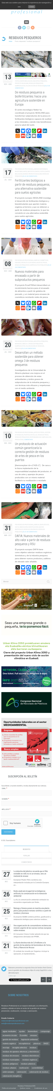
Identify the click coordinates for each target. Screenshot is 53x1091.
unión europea (8, 1072)
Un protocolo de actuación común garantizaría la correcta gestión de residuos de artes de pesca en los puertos (32, 452)
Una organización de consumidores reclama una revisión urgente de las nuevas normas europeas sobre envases (32, 928)
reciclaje (33, 435)
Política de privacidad (9, 1088)
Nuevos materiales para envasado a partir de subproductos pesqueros (30, 276)
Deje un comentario (30, 176)
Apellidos (6, 809)
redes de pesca (41, 263)
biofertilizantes (40, 79)
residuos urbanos (9, 1068)
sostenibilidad (37, 1068)
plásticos (36, 1044)
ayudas (22, 1031)
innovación (24, 527)
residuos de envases (11, 1056)
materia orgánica (9, 1044)
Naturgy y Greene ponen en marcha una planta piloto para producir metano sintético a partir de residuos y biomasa (32, 910)
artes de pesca (39, 432)
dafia (17, 527)
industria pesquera (40, 81)
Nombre (5, 799)
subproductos (20, 86)
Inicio (10, 41)
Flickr (28, 27)
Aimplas (37, 260)
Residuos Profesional (26, 79)
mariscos (18, 344)
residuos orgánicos (31, 529)
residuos (33, 1048)
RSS (33, 27)
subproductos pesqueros (39, 265)
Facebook (19, 27)
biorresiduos (33, 1031)
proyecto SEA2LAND (21, 83)
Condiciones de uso (40, 1088)
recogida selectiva (19, 1048)
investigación (33, 527)
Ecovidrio (23, 1035)
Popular (26, 856)
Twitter (24, 27)
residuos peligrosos (10, 1064)
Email (4, 788)
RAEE (46, 1044)
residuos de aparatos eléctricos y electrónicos (21, 1052)
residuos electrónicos (30, 1056)
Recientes (26, 849)
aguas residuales (9, 1031)
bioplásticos (44, 525)
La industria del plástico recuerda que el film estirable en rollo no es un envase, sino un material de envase (31, 873)
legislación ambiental (29, 1039)
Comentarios (26, 862)
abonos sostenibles (41, 169)
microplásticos (24, 1044)
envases (18, 263)
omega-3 (25, 344)
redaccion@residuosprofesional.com (15, 1021)
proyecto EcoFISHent (28, 263)
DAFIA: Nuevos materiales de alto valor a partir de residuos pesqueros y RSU (32, 540)
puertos (27, 435)
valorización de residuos (35, 86)
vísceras (18, 348)
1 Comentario (28, 439)
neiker (25, 174)
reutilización (24, 1068)
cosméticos (44, 260)
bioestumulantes (21, 171)
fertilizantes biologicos (23, 81)
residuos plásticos (28, 1064)
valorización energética (12, 1076)
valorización (21, 1072)
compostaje (45, 1031)
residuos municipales (11, 1060)
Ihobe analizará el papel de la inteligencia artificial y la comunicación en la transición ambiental (30, 893)
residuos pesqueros (36, 83)
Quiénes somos (25, 1088)
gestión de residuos (10, 1039)
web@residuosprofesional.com (12, 1023)
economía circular (10, 1035)
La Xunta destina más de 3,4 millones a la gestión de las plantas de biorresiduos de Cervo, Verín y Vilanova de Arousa (32, 945)
